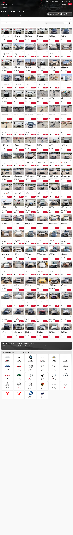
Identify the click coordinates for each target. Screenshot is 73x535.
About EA (47, 1)
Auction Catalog (18, 15)
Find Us (63, 1)
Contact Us (66, 1)
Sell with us (56, 1)
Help (59, 1)
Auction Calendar (52, 1)
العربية (71, 1)
